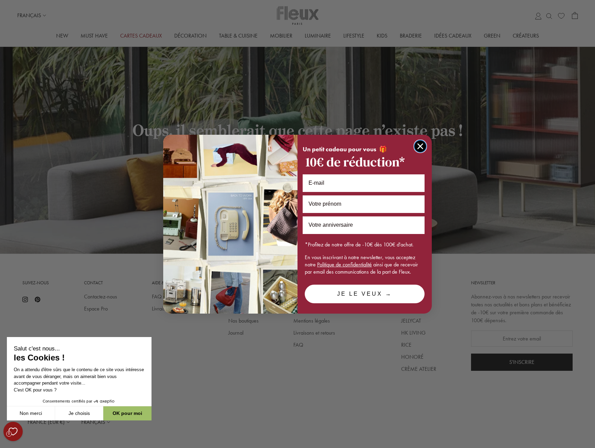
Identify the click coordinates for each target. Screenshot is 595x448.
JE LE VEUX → (364, 294)
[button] (6, 444)
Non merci (31, 413)
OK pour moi (127, 413)
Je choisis (79, 413)
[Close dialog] (420, 146)
